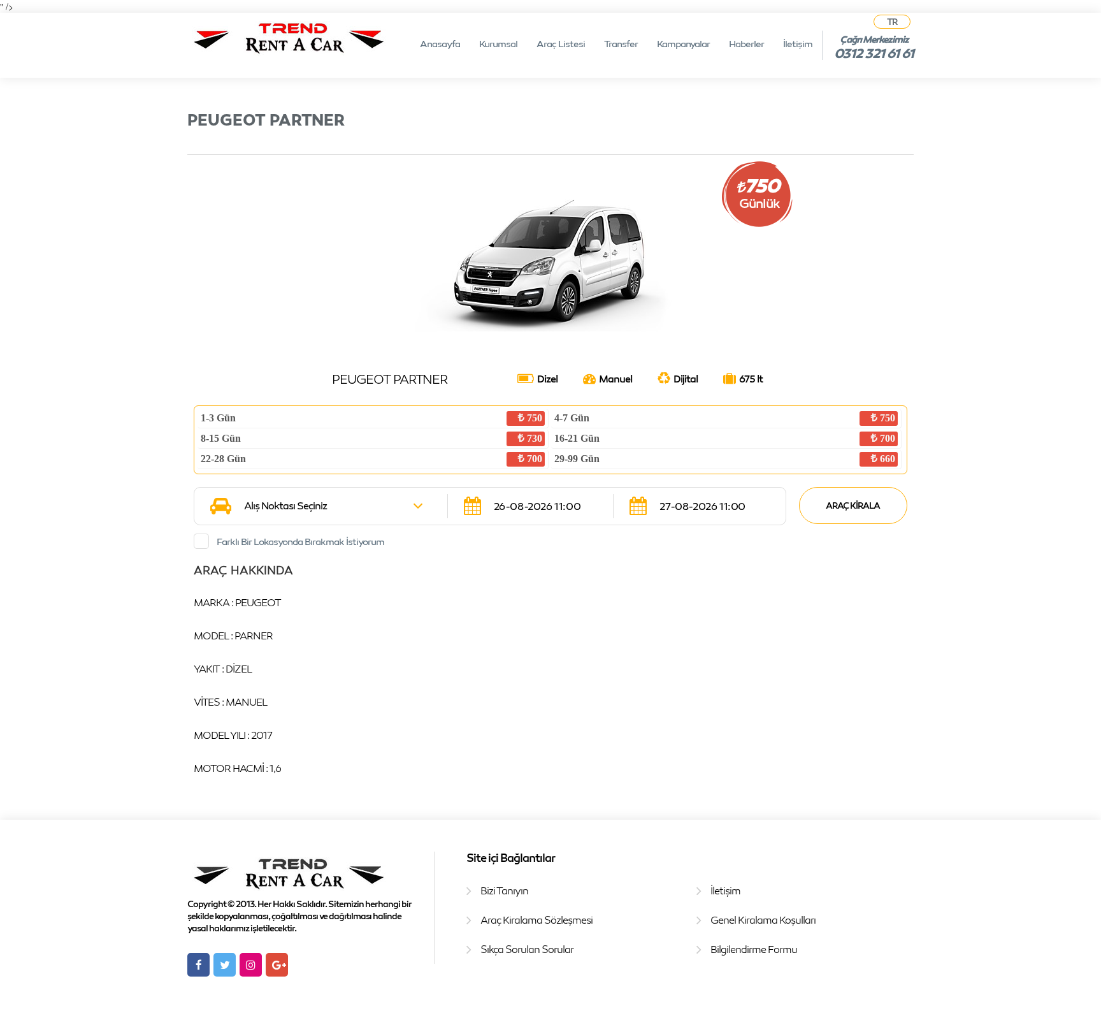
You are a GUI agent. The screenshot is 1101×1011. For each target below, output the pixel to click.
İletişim (797, 43)
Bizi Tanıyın (504, 891)
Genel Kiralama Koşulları (763, 920)
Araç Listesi (560, 43)
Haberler (746, 43)
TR (892, 21)
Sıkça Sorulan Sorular (526, 949)
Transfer (621, 43)
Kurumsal (498, 43)
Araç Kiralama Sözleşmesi (536, 920)
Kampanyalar (683, 43)
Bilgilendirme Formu (753, 949)
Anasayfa (440, 43)
